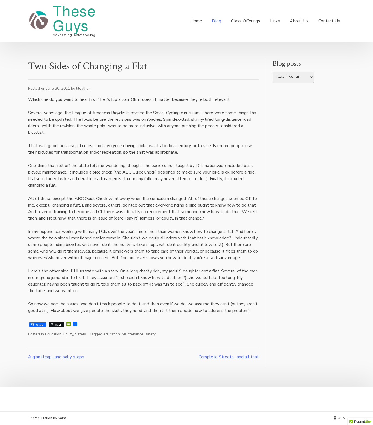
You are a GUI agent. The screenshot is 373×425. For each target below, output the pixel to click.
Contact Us (329, 21)
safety (150, 334)
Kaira (62, 418)
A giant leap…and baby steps (56, 357)
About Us (299, 21)
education (111, 334)
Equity (68, 334)
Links (275, 21)
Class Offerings (245, 21)
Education (53, 334)
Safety (80, 334)
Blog (216, 21)
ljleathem (84, 88)
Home (196, 21)
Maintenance (132, 334)
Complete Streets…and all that (229, 357)
